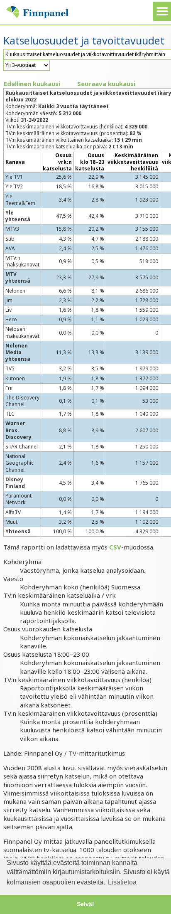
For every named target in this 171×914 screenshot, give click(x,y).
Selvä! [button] (85, 904)
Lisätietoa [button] (122, 882)
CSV (115, 547)
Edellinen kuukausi (32, 83)
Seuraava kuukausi (106, 83)
